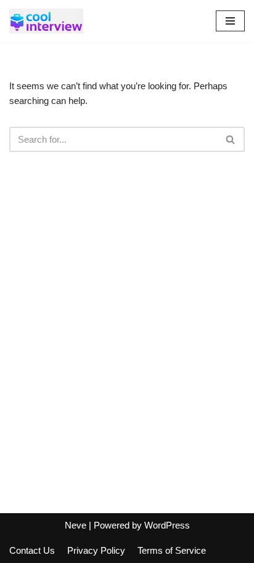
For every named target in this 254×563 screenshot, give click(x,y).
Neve (75, 525)
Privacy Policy (96, 550)
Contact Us (32, 550)
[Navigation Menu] (230, 20)
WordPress (167, 525)
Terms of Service (171, 550)
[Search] (231, 139)
